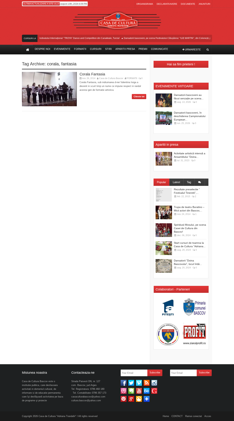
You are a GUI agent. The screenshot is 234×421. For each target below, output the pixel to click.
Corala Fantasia (92, 74)
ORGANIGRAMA (144, 4)
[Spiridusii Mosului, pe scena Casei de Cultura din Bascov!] (164, 230)
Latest (176, 182)
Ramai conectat (193, 416)
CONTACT (177, 416)
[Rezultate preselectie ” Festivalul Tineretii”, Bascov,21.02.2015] (164, 195)
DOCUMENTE (188, 4)
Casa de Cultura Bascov (111, 78)
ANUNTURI (204, 4)
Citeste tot (139, 96)
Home (166, 416)
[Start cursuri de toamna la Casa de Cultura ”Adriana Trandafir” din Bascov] (164, 248)
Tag (189, 182)
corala (53, 63)
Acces (207, 416)
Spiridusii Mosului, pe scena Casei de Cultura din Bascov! (190, 228)
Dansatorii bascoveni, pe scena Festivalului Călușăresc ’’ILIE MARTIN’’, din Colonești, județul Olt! (168, 38)
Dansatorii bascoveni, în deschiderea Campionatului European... (189, 116)
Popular (161, 182)
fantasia (68, 63)
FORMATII (132, 78)
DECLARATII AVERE (167, 4)
